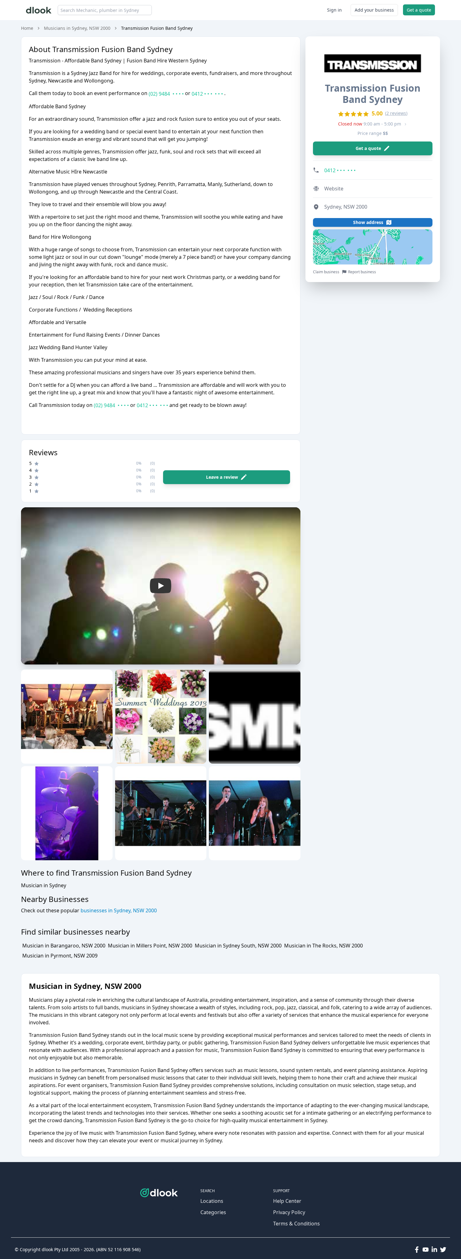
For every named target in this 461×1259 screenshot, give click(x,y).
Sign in (334, 10)
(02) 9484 (166, 93)
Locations (211, 1201)
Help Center (287, 1201)
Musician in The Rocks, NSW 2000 (323, 945)
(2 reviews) (396, 113)
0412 (207, 93)
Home (27, 28)
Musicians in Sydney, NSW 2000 (77, 28)
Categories (213, 1212)
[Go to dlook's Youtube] (425, 1249)
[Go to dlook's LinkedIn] (434, 1249)
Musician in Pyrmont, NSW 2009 (60, 955)
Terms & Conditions (296, 1223)
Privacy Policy (289, 1212)
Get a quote (419, 10)
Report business (362, 272)
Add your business (374, 10)
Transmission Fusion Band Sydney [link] (157, 28)
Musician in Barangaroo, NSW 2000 (63, 945)
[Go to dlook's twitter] (443, 1249)
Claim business (326, 272)
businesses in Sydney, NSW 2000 (118, 910)
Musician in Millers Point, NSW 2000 (150, 945)
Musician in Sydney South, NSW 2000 (238, 945)
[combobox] (105, 10)
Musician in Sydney (43, 885)
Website (333, 188)
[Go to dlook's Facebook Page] (417, 1249)
